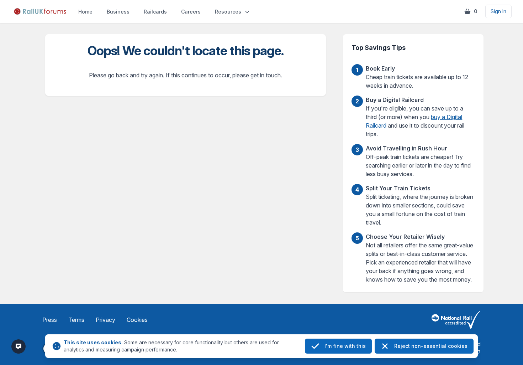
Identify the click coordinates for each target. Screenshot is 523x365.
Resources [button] (228, 12)
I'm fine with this (345, 346)
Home (85, 12)
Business (118, 12)
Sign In (498, 11)
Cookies (137, 319)
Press (49, 319)
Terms (76, 319)
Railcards (155, 12)
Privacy (105, 319)
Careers (191, 12)
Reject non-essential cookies (430, 346)
